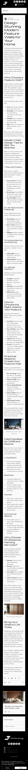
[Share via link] (15, 678)
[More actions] (23, 19)
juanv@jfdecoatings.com (12, 752)
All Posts (5, 11)
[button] (5, 3)
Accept (20, 768)
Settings (7, 768)
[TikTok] (17, 2)
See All (22, 688)
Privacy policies (14, 756)
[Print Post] (19, 678)
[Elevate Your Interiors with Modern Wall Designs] (14, 697)
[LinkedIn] (25, 2)
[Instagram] (20, 2)
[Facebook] (22, 2)
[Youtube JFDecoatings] (14, 2)
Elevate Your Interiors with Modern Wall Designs (13, 707)
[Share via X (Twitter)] (8, 678)
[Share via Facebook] (5, 678)
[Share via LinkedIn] (12, 678)
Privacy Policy (11, 764)
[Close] (26, 761)
